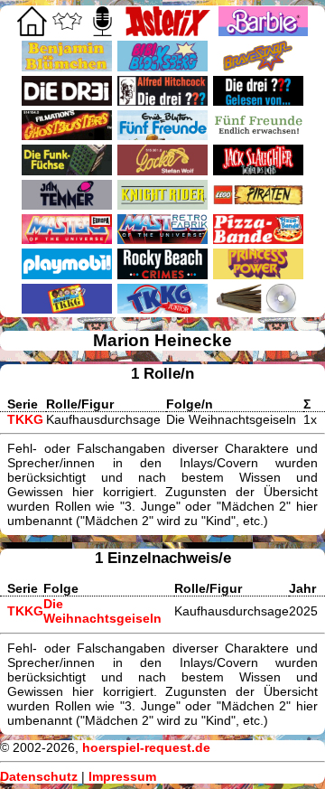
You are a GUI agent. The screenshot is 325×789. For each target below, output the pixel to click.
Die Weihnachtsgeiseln (102, 610)
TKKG (25, 419)
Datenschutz (39, 776)
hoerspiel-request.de (146, 747)
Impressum (122, 776)
